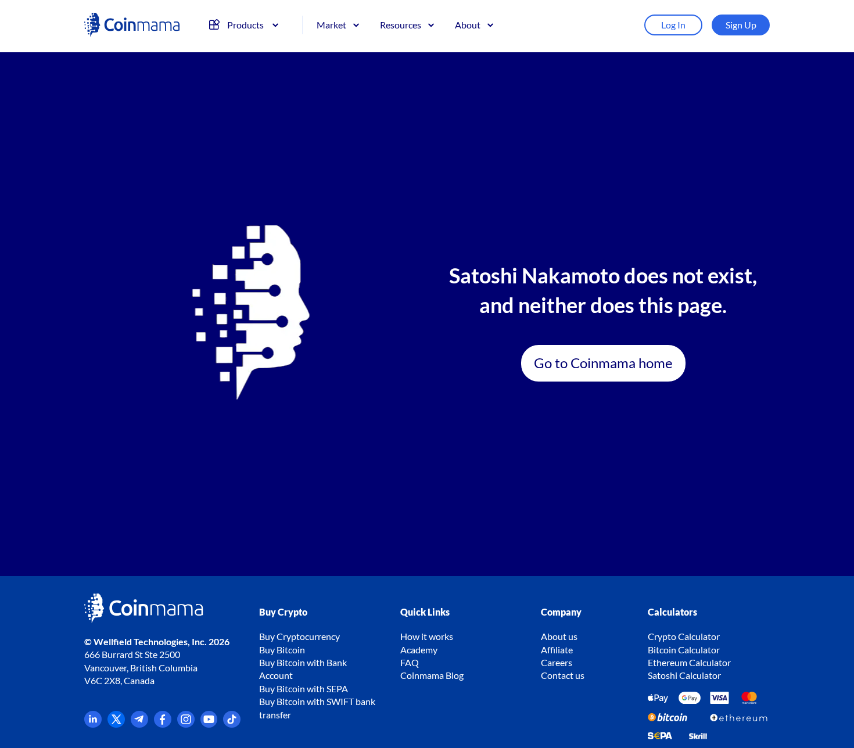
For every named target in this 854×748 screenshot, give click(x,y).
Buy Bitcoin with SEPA (303, 688)
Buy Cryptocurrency (299, 636)
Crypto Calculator (684, 636)
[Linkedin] (93, 723)
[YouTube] (209, 723)
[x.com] (116, 723)
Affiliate (557, 649)
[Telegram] (139, 723)
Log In (673, 24)
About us (559, 636)
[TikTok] (232, 723)
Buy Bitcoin (282, 649)
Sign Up (741, 24)
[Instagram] (186, 723)
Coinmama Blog (432, 675)
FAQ (409, 662)
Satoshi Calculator (684, 675)
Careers (556, 662)
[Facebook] (162, 723)
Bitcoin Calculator (684, 649)
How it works (426, 636)
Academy (418, 649)
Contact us (562, 675)
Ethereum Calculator (689, 662)
